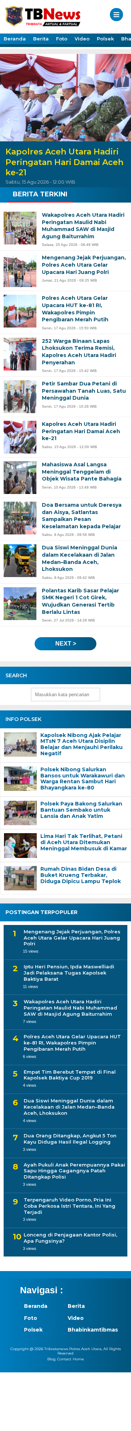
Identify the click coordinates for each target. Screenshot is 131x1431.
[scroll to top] (119, 1420)
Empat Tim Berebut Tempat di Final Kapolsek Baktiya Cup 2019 (70, 1075)
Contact (64, 1359)
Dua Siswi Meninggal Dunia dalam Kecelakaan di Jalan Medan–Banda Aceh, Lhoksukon (69, 1107)
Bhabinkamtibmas (85, 1329)
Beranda (15, 39)
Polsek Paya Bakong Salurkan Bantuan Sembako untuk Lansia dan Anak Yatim (81, 810)
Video (82, 39)
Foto (61, 39)
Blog (51, 1359)
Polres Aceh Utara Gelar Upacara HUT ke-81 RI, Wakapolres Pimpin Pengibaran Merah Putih (72, 1043)
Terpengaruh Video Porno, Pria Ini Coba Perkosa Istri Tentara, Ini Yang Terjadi (69, 1206)
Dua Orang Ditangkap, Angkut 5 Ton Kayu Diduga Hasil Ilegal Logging (70, 1139)
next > (65, 643)
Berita (41, 39)
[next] (121, 120)
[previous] (9, 120)
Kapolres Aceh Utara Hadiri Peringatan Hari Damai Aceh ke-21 (64, 162)
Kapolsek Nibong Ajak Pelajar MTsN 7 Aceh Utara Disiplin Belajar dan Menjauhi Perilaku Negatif (81, 744)
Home (78, 1359)
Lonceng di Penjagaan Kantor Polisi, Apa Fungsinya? (70, 1238)
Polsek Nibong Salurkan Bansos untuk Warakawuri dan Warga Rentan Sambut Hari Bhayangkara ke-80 (82, 779)
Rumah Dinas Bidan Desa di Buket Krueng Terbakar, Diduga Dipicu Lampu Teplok (80, 875)
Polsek (105, 39)
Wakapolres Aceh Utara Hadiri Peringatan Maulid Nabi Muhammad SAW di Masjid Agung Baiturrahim (70, 1008)
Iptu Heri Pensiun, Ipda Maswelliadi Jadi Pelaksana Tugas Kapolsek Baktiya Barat (69, 973)
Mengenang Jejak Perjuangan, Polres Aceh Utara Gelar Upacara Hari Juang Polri (72, 938)
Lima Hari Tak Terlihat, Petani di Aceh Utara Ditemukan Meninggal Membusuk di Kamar (83, 842)
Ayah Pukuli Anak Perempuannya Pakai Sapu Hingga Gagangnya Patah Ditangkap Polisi (74, 1171)
